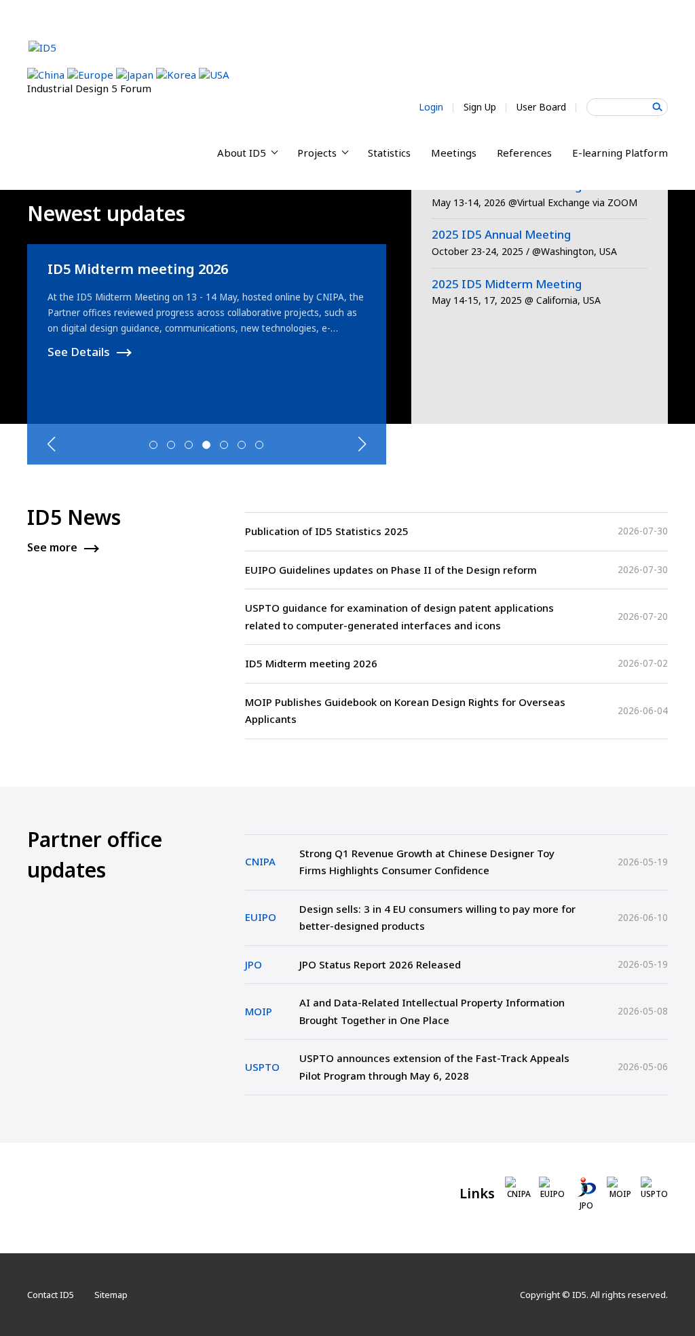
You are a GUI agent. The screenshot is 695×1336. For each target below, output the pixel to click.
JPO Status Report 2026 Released (380, 964)
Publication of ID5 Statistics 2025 (327, 531)
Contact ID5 (50, 1295)
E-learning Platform (620, 152)
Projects (318, 152)
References (524, 152)
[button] (153, 445)
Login (431, 106)
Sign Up (480, 106)
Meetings (453, 152)
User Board (541, 106)
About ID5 (243, 152)
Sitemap (111, 1295)
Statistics (389, 152)
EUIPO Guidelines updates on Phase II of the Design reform (391, 569)
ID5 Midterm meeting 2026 (138, 269)
